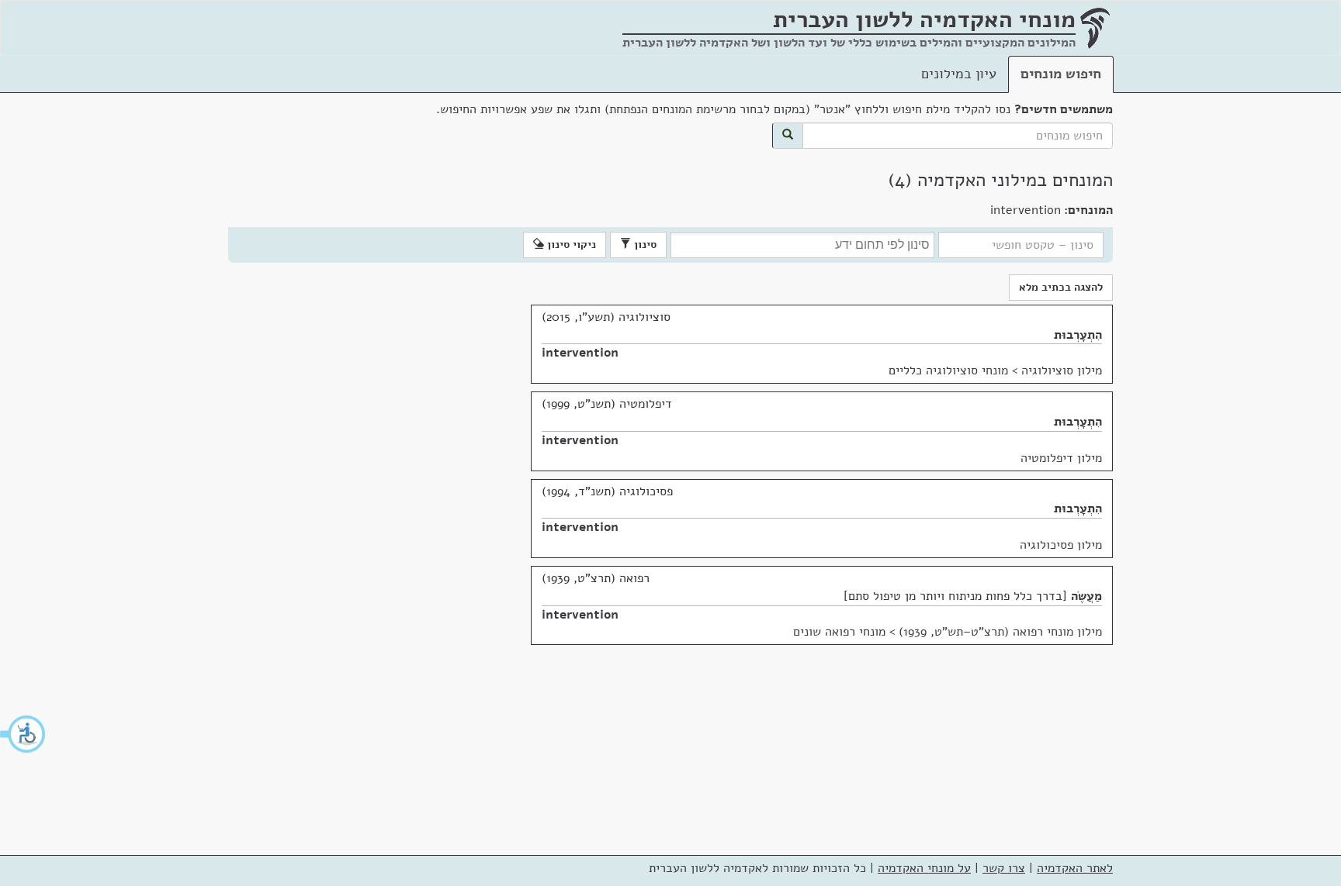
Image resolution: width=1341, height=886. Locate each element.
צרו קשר (1003, 868)
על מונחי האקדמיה (924, 868)
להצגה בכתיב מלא (1061, 287)
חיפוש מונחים (1060, 73)
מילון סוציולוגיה (1061, 370)
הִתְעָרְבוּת (1078, 334)
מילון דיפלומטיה (1061, 458)
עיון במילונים (958, 73)
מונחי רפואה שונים (839, 631)
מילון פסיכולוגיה (1061, 544)
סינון (644, 244)
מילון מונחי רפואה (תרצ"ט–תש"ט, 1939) (1000, 631)
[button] (23, 734)
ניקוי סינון (570, 244)
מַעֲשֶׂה (1086, 596)
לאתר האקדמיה (1075, 868)
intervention (580, 352)
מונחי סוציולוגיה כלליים (948, 370)
